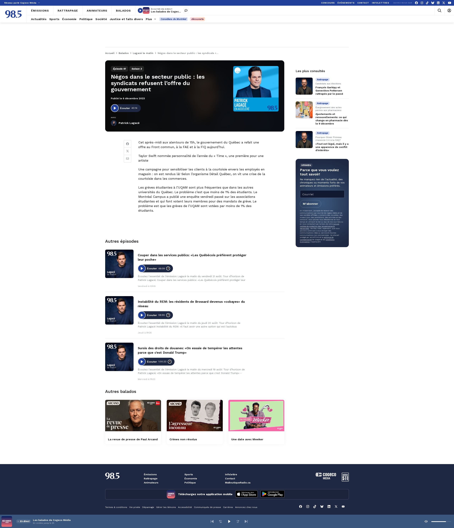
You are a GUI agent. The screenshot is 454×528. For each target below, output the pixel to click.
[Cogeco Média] (326, 478)
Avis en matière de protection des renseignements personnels (319, 226)
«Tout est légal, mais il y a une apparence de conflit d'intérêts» (331, 147)
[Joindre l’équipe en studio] (186, 10)
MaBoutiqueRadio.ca (237, 482)
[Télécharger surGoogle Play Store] (272, 494)
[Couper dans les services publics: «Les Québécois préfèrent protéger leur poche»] (119, 264)
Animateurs (151, 482)
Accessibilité (185, 507)
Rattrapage (150, 478)
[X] (443, 3)
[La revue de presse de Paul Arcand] (133, 415)
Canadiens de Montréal (173, 19)
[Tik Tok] (427, 3)
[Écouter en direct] (140, 10)
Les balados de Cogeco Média (170, 11)
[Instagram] (422, 3)
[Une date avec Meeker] (256, 415)
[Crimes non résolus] (195, 415)
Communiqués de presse (207, 507)
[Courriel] (127, 158)
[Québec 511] (345, 480)
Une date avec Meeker (247, 439)
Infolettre (231, 474)
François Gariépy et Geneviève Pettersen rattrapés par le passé (329, 90)
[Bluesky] (432, 3)
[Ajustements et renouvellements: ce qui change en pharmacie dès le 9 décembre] (304, 109)
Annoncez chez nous (246, 507)
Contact (230, 478)
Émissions (150, 474)
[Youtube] (449, 3)
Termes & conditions (116, 507)
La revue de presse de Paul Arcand (133, 439)
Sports (188, 474)
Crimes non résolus (183, 439)
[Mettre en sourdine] (425, 521)
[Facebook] (416, 3)
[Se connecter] (449, 10)
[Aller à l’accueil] (13, 14)
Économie (190, 478)
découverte (197, 19)
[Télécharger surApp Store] (246, 494)
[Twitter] (127, 151)
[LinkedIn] (438, 3)
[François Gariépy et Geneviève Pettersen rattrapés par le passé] (304, 86)
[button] (212, 521)
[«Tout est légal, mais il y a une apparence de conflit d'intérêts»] (304, 139)
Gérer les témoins (166, 507)
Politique (190, 482)
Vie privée (134, 507)
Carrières (228, 507)
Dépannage (148, 507)
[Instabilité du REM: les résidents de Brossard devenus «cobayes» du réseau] (119, 310)
